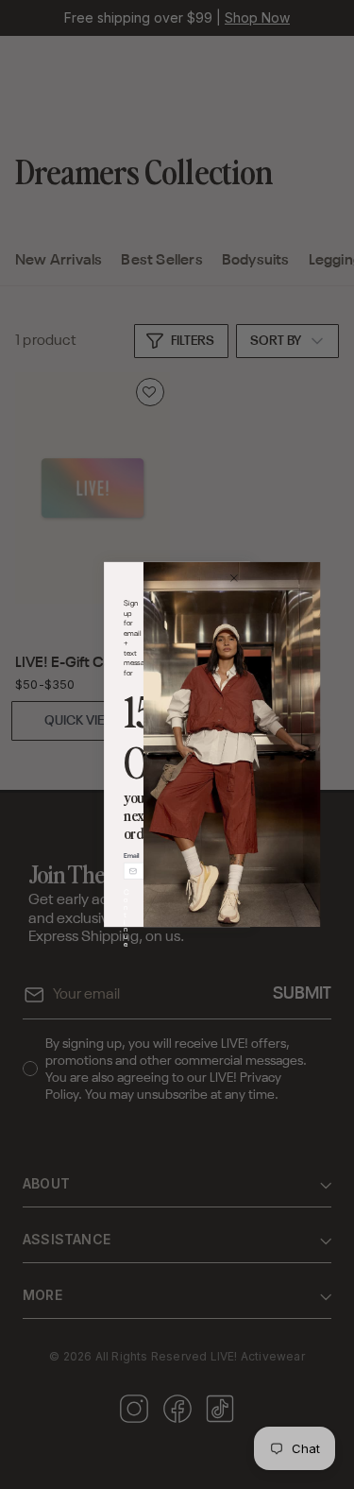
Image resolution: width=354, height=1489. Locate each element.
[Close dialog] (234, 578)
